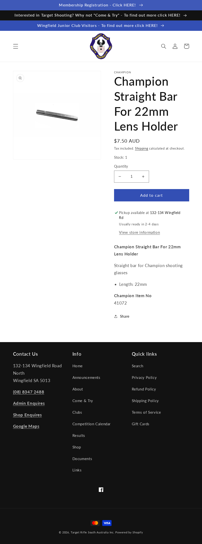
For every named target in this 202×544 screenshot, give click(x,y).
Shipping (141, 148)
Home (77, 366)
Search (137, 366)
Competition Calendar (91, 424)
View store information (139, 232)
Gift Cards (141, 424)
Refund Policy (144, 389)
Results (78, 435)
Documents (82, 458)
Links (77, 470)
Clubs (77, 412)
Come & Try (82, 400)
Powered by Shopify (129, 532)
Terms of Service (146, 412)
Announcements (86, 377)
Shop (76, 447)
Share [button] (125, 316)
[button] (15, 46)
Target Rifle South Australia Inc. (92, 532)
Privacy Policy (144, 377)
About (77, 389)
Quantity (121, 166)
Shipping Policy (145, 400)
